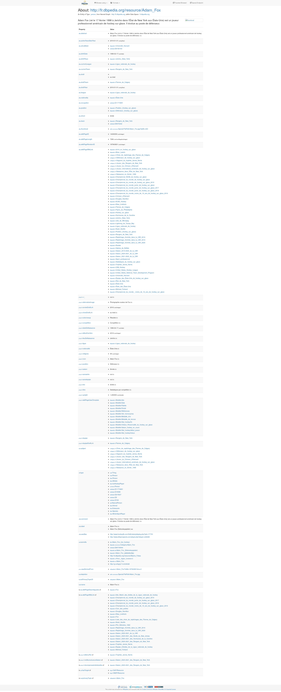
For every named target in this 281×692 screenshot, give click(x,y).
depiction (83, 574)
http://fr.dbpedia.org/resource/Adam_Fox (125, 10)
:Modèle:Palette (118, 405)
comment (83, 519)
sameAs (82, 542)
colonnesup (85, 318)
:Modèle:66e (117, 400)
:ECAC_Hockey (118, 201)
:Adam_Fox (117, 561)
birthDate (83, 54)
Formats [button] (115, 3)
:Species (114, 511)
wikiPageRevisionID (87, 144)
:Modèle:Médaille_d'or (120, 416)
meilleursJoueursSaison (90, 660)
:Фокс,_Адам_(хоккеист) (121, 558)
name (82, 584)
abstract (83, 33)
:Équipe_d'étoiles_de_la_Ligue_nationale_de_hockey (131, 647)
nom (82, 359)
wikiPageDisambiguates (89, 590)
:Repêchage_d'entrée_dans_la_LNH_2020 (127, 242)
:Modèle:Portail (118, 408)
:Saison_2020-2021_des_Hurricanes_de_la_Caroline (131, 639)
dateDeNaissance (87, 328)
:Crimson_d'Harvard (119, 196)
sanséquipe (85, 379)
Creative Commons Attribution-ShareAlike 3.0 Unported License (159, 689)
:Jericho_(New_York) (120, 59)
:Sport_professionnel (120, 259)
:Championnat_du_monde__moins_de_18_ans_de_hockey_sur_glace (137, 292)
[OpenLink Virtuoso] (122, 687)
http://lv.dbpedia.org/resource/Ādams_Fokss (125, 556)
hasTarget (84, 670)
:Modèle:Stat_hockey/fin (121, 422)
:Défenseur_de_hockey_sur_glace (125, 158)
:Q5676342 (116, 124)
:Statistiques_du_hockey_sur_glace (125, 262)
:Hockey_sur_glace (119, 212)
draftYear (83, 87)
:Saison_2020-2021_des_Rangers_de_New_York (130, 641)
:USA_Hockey (117, 267)
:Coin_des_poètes (119, 608)
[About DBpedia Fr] (84, 2)
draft (81, 74)
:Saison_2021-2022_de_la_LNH (124, 256)
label (82, 526)
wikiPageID (84, 134)
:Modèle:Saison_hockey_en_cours (124, 427)
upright (83, 395)
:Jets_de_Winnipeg (119, 221)
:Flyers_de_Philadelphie (121, 210)
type (81, 473)
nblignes (84, 354)
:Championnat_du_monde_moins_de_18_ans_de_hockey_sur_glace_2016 (139, 193)
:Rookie (115, 245)
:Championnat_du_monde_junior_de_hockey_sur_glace (132, 185)
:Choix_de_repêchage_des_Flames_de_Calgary (130, 155)
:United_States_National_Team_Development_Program (132, 273)
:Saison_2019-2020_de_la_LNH (124, 251)
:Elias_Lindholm (118, 204)
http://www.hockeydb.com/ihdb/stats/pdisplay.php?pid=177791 (131, 534)
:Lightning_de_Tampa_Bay (122, 223)
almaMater (84, 46)
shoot (82, 116)
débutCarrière (85, 333)
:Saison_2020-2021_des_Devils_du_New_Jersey (130, 636)
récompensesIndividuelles (91, 665)
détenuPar (86, 655)
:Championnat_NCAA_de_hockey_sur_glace (128, 177)
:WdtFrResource (117, 673)
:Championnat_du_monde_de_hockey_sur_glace (130, 179)
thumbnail (83, 129)
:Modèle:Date (117, 403)
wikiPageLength (85, 139)
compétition (85, 323)
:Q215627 (115, 494)
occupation (84, 103)
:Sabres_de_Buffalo (119, 248)
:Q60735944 (116, 547)
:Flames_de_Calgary (120, 82)
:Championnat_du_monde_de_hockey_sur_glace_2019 (132, 182)
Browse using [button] (101, 3)
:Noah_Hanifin (117, 229)
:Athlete (113, 481)
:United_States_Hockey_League (124, 270)
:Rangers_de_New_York (121, 69)
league (82, 92)
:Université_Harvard (119, 46)
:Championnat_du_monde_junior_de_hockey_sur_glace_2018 (134, 190)
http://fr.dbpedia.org (118, 14)
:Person (113, 475)
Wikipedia (125, 689)
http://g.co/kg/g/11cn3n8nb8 (120, 564)
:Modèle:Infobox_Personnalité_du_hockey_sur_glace (131, 425)
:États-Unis (116, 98)
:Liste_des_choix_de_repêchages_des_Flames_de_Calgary (133, 619)
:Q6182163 (116, 48)
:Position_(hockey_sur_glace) (123, 108)
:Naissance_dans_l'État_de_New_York (126, 171)
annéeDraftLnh (86, 307)
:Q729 (114, 500)
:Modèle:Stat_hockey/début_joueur (125, 430)
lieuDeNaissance (86, 338)
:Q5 (113, 497)
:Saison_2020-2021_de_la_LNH (124, 253)
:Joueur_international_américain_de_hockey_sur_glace (132, 169)
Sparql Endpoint (197, 3)
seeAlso (83, 534)
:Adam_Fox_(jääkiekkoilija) (122, 553)
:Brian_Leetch (117, 152)
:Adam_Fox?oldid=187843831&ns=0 (125, 569)
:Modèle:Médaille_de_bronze (123, 419)
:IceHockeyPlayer (117, 484)
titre (82, 390)
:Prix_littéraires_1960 (120, 625)
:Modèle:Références (120, 411)
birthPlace (83, 59)
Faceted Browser (180, 3)
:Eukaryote (115, 508)
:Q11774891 (116, 103)
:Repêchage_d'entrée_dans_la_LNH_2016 (127, 237)
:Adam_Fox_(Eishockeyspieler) (124, 550)
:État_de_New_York (119, 281)
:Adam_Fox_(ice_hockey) (120, 542)
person (93, 14)
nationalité (84, 348)
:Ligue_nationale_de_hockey (122, 64)
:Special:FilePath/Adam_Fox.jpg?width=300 (129, 129)
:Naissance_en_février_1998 (123, 174)
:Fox (114, 590)
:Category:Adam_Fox (122, 545)
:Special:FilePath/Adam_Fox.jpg (125, 574)
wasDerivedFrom (86, 569)
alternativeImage (86, 302)
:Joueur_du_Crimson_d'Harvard (124, 166)
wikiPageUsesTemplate (89, 400)
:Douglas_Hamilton (119, 199)
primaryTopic (86, 678)
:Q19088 (115, 492)
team (82, 121)
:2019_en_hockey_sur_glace (123, 149)
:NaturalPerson (116, 503)
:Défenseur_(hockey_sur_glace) (124, 111)
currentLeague (85, 64)
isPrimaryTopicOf (86, 579)
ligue (82, 343)
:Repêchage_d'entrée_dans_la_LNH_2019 (127, 240)
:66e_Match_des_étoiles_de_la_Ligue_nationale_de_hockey (134, 595)
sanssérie (84, 374)
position (82, 108)
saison (83, 369)
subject (82, 448)
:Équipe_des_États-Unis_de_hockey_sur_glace (129, 278)
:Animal (113, 505)
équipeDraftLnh (86, 443)
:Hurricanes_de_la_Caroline (122, 215)
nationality (83, 98)
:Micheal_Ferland (119, 289)
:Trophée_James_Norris (121, 264)
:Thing (113, 473)
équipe (83, 438)
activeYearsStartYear (87, 41)
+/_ (82, 297)
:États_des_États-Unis (120, 286)
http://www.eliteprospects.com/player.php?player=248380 (130, 537)
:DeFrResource (117, 670)
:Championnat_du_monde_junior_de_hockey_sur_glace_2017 (134, 188)
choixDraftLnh (85, 312)
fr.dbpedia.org (145, 14)
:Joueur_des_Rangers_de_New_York (126, 163)
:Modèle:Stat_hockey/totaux (122, 433)
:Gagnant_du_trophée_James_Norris (126, 160)
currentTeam (84, 69)
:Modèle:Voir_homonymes (122, 414)
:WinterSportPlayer (117, 514)
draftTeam (83, 82)
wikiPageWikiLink (86, 149)
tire (82, 384)
